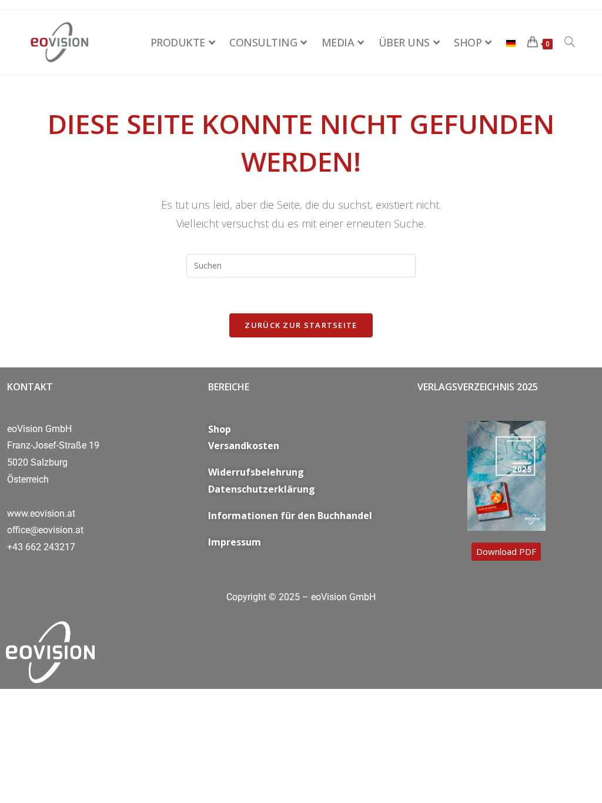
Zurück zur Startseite (301, 325)
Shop (219, 429)
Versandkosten (243, 445)
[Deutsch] (510, 42)
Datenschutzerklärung (261, 489)
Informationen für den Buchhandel (290, 515)
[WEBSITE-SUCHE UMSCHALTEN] (569, 42)
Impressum (234, 542)
